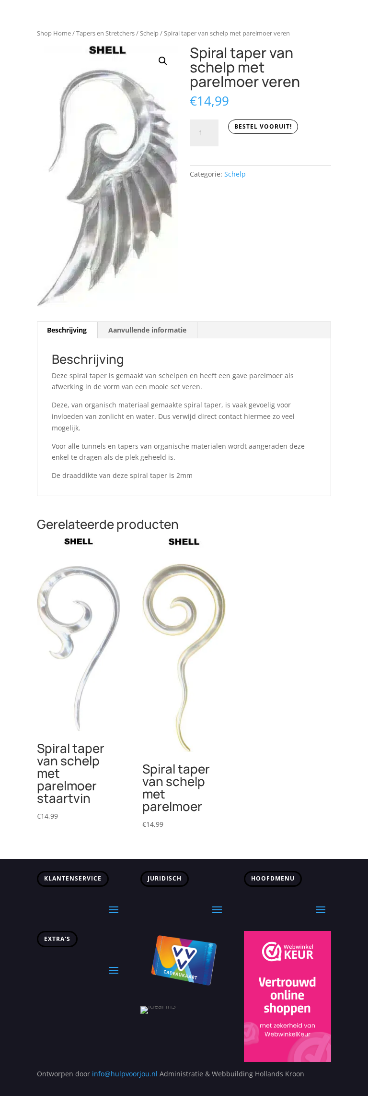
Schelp (149, 33)
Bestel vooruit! (263, 126)
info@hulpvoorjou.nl (125, 1073)
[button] (163, 61)
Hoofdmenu (273, 878)
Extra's (57, 939)
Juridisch (165, 878)
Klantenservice (73, 878)
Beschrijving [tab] (67, 329)
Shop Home (54, 33)
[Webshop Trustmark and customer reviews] (287, 1059)
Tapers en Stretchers (105, 33)
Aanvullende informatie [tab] (147, 329)
